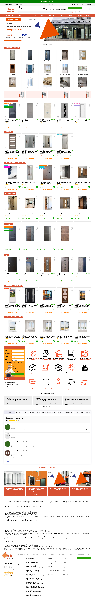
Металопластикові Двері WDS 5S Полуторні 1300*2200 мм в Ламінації (29, 306)
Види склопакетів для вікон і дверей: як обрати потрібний (14, 489)
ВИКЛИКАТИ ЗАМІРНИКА (74, 7)
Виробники (81, 554)
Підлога (62, 15)
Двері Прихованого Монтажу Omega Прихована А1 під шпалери (46, 183)
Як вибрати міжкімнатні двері (12, 384)
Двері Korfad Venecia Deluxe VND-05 (65, 121)
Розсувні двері (10, 193)
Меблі (34, 15)
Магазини (7, 359)
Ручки (42, 15)
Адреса (6, 356)
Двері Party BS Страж (79, 274)
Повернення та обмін (80, 4)
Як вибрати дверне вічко (10, 390)
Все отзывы (47, 406)
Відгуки (73, 4)
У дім (6, 255)
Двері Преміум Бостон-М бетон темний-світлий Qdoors (29, 244)
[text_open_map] (25, 418)
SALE (87, 15)
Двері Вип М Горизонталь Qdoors (29, 274)
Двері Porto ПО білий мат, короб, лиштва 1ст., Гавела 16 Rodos (30, 152)
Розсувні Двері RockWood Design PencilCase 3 (47, 214)
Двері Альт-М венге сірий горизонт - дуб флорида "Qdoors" (47, 244)
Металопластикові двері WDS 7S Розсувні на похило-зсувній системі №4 (47, 306)
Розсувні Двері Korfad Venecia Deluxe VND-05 (64, 214)
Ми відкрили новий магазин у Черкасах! (58, 489)
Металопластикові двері (14, 286)
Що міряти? (8, 362)
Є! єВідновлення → (47, 1)
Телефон (7, 353)
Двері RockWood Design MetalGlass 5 (27, 214)
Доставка (10, 4)
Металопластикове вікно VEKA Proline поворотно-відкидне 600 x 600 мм (12, 337)
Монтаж (21, 4)
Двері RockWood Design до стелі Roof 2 (64, 183)
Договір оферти (51, 574)
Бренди (80, 15)
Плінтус (71, 15)
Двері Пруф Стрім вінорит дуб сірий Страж (64, 275)
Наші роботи (88, 4)
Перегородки (52, 15)
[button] (43, 44)
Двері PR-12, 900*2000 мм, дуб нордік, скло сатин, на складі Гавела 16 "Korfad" (12, 152)
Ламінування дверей (9, 386)
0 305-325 (25, 6)
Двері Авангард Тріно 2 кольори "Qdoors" (12, 121)
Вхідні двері (36, 554)
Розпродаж (9, 131)
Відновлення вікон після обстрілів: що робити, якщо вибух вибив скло (36, 490)
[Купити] (19, 125)
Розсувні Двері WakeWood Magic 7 (82, 214)
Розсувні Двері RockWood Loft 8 (12, 213)
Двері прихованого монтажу (15, 162)
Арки (52, 554)
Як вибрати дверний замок (11, 388)
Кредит (64, 566)
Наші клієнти (65, 567)
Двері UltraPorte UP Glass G (28, 182)
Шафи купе (61, 554)
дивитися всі (47, 498)
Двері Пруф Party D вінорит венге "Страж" (11, 275)
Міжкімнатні (9, 15)
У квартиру (9, 224)
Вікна (27, 15)
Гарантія (49, 565)
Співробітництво (51, 567)
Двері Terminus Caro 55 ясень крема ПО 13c (46, 121)
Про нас (64, 558)
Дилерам (50, 558)
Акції (25, 4)
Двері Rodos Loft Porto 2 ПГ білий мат (82, 121)
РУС (88, 6)
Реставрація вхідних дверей (53, 570)
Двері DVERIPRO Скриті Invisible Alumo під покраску (12, 183)
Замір (49, 562)
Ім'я (6, 350)
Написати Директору (67, 571)
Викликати (17, 373)
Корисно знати (66, 565)
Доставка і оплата (51, 559)
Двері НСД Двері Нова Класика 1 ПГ (29, 121)
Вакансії (64, 570)
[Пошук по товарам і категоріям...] (71, 12)
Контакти (6, 4)
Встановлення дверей (52, 561)
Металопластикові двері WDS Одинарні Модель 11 (64, 306)
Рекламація (50, 571)
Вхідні (19, 15)
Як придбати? (16, 4)
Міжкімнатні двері (23, 554)
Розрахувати (7, 97)
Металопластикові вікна (14, 316)
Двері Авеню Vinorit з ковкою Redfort (47, 275)
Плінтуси (71, 554)
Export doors (65, 574)
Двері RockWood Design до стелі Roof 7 (82, 183)
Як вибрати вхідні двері (10, 382)
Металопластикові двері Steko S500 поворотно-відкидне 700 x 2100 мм (12, 306)
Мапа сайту (50, 566)
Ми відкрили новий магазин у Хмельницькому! (80, 489)
